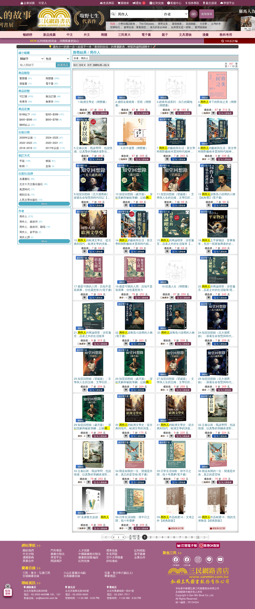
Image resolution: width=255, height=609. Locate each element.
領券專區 (193, 3)
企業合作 (139, 557)
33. (92, 474)
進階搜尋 (206, 14)
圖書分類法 (58, 554)
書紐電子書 (82, 119)
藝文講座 (211, 3)
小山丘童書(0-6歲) (74, 573)
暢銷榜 (27, 34)
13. (92, 243)
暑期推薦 (177, 23)
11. (175, 197)
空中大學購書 (114, 557)
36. (216, 472)
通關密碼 (28, 557)
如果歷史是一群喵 (181, 27)
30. (133, 428)
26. (133, 382)
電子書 (146, 34)
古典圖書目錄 (71, 576)
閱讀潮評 (56, 561)
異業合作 (28, 561)
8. (217, 151)
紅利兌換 (158, 3)
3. (174, 103)
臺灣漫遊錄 (201, 27)
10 (197, 537)
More (44, 203)
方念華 (203, 23)
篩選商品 (62, 65)
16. (216, 243)
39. (175, 518)
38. (132, 518)
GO (194, 14)
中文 (70, 34)
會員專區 (108, 3)
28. (216, 382)
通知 (140, 3)
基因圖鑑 (191, 23)
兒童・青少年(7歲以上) (118, 573)
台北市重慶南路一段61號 (120, 590)
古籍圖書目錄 (31, 576)
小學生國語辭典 (126, 23)
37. (93, 517)
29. (92, 428)
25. (92, 382)
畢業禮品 (110, 576)
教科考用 (226, 34)
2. (133, 103)
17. (93, 288)
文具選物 (185, 34)
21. (92, 334)
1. (93, 102)
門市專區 (56, 550)
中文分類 (28, 554)
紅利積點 (139, 550)
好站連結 (111, 561)
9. (93, 197)
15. (175, 243)
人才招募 (84, 550)
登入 (44, 3)
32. (216, 428)
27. (175, 382)
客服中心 (175, 3)
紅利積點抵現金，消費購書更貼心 (54, 41)
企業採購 (29, 3)
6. (134, 148)
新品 (49, 34)
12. (216, 195)
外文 (87, 34)
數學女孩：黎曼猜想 (135, 27)
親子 (165, 34)
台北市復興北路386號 (35, 590)
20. (216, 289)
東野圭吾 (163, 23)
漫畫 (205, 34)
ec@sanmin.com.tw (46, 598)
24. (216, 335)
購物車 (125, 3)
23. (175, 332)
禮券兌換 (111, 550)
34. (133, 472)
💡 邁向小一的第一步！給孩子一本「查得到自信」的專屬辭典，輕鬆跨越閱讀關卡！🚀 (83, 46)
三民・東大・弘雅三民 (36, 573)
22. (133, 334)
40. (217, 518)
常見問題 (111, 554)
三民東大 (124, 34)
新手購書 (139, 554)
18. (133, 288)
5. (93, 151)
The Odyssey (146, 23)
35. (174, 472)
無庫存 (82, 113)
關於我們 (28, 550)
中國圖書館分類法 (89, 554)
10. (134, 197)
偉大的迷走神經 (158, 27)
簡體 (104, 34)
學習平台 (229, 3)
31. (175, 428)
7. (176, 151)
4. (217, 103)
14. (133, 243)
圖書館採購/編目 (88, 557)
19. (176, 286)
